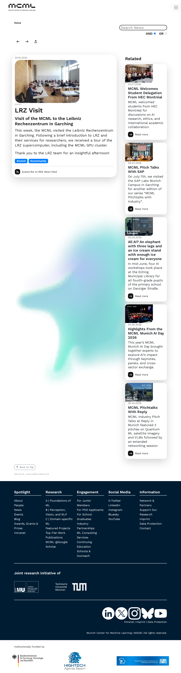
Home (17, 22)
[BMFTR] (27, 659)
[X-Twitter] (121, 613)
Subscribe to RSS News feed (39, 171)
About (18, 500)
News (18, 510)
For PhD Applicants (90, 510)
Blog (17, 519)
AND (150, 33)
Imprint (145, 519)
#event (21, 161)
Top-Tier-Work (55, 533)
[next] (27, 41)
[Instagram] (134, 613)
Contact (145, 528)
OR (161, 33)
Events (18, 514)
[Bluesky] (147, 613)
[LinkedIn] (108, 613)
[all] (36, 41)
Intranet (19, 533)
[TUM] (70, 585)
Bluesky (113, 514)
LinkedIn (114, 505)
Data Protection (151, 523)
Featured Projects (58, 528)
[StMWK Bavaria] (143, 659)
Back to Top (27, 467)
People (19, 505)
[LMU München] (31, 585)
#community (38, 161)
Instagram (115, 510)
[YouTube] (160, 613)
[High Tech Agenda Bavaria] (74, 659)
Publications (54, 537)
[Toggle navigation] (176, 7)
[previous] (18, 41)
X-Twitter (114, 500)
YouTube (114, 519)
